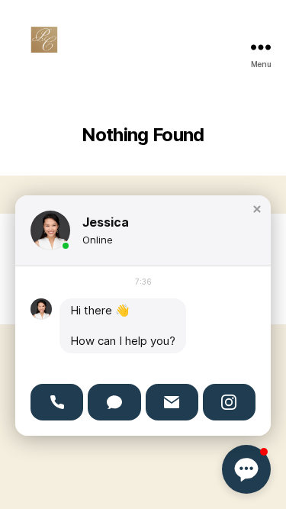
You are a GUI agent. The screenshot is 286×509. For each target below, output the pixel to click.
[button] (257, 209)
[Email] (172, 402)
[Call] (57, 402)
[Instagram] (229, 402)
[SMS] (114, 402)
